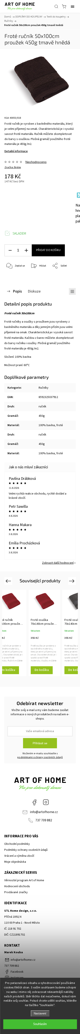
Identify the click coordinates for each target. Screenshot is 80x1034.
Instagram (46, 802)
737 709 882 (43, 820)
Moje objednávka (15, 862)
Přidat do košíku (48, 250)
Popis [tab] (17, 291)
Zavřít (66, 277)
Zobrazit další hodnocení (58, 563)
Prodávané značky (16, 892)
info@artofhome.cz (44, 812)
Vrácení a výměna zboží (19, 856)
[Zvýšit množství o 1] (26, 250)
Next (72, 581)
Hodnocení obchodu (17, 886)
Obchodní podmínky (17, 844)
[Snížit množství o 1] (10, 250)
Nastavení (40, 1013)
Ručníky (43, 388)
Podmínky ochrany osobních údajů (26, 850)
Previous (9, 581)
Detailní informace (16, 151)
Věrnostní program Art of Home (24, 880)
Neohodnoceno (36, 161)
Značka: (12, 167)
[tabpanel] (44, 633)
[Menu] (72, 6)
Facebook (34, 802)
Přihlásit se (40, 743)
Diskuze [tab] (34, 291)
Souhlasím (40, 1024)
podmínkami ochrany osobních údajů (40, 757)
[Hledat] (56, 6)
